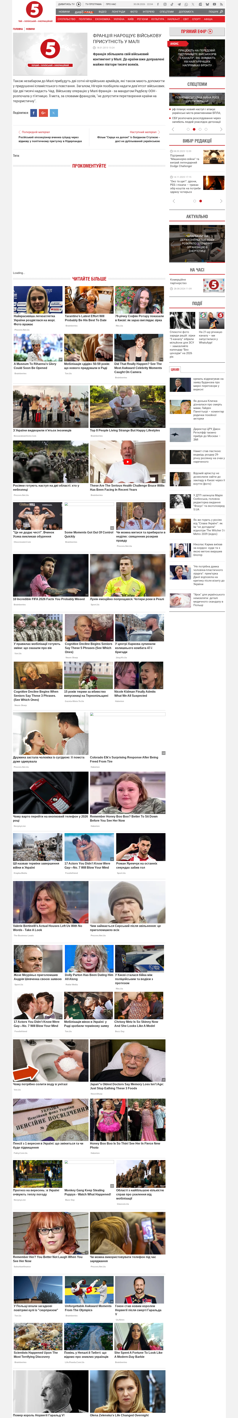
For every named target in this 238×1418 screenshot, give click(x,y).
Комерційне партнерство (178, 281)
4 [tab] (206, 129)
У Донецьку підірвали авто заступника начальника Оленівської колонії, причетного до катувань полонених (198, 113)
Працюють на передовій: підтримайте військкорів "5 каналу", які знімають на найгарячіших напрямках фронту (185, 166)
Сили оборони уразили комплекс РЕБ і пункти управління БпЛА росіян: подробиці (198, 122)
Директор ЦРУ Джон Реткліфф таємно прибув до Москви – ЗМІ (207, 434)
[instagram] (164, 4)
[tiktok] (172, 4)
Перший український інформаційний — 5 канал (34, 12)
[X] (193, 4)
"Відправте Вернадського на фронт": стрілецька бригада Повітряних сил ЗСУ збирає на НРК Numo (183, 190)
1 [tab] (183, 76)
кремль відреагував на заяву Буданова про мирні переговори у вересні (208, 384)
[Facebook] (157, 4)
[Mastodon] (200, 4)
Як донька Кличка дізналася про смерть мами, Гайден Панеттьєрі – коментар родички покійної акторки (208, 409)
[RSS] (221, 4)
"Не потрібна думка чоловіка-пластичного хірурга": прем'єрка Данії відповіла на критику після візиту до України (209, 575)
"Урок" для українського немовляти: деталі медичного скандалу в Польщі (209, 600)
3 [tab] (200, 129)
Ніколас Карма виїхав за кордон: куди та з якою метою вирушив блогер (207, 550)
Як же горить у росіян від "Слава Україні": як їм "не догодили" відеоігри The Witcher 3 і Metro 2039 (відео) (209, 527)
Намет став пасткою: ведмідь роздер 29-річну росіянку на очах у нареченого (209, 456)
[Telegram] (179, 4)
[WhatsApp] (186, 4)
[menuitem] (64, 12)
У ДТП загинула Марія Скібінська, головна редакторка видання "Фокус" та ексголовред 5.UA (209, 502)
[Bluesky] (207, 4)
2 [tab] (211, 76)
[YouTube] (214, 4)
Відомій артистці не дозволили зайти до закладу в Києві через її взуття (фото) (209, 478)
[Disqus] (89, 223)
